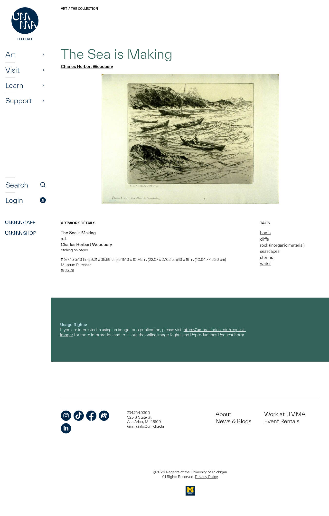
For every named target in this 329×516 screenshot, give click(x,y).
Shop (20, 233)
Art (10, 54)
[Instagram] (66, 416)
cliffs (264, 239)
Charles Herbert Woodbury (87, 66)
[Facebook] (91, 416)
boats (265, 232)
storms (266, 257)
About (223, 414)
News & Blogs (233, 421)
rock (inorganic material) (282, 245)
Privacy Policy (206, 477)
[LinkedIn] (66, 428)
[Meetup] (104, 416)
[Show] (43, 54)
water (265, 263)
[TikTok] (79, 416)
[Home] (25, 24)
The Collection (84, 8)
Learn (14, 85)
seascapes (269, 251)
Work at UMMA (284, 414)
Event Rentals (281, 421)
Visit (12, 70)
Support (18, 100)
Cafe (20, 222)
